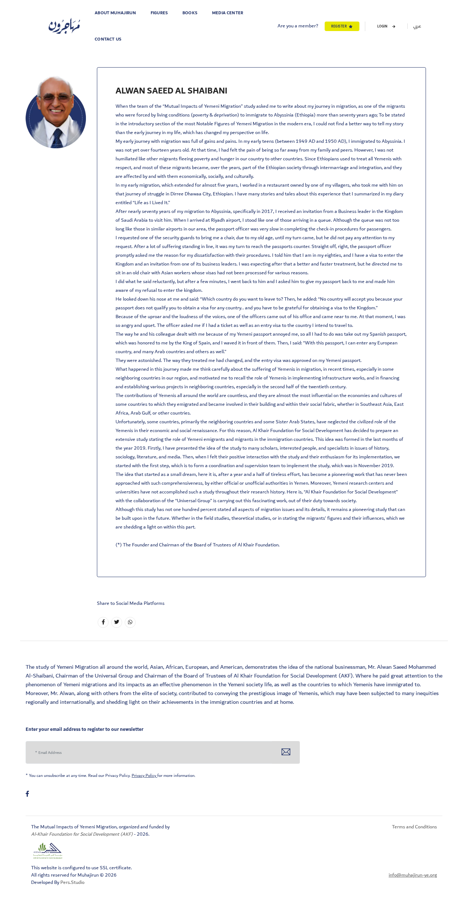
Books (189, 13)
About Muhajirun (115, 13)
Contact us (108, 39)
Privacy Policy (144, 775)
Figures (159, 13)
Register (339, 26)
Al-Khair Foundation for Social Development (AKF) (82, 834)
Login (382, 26)
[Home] (64, 26)
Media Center (227, 13)
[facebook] (27, 794)
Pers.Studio (72, 882)
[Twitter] (116, 622)
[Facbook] (103, 622)
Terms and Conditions (414, 827)
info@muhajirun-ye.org (413, 875)
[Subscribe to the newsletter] (286, 752)
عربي (417, 26)
